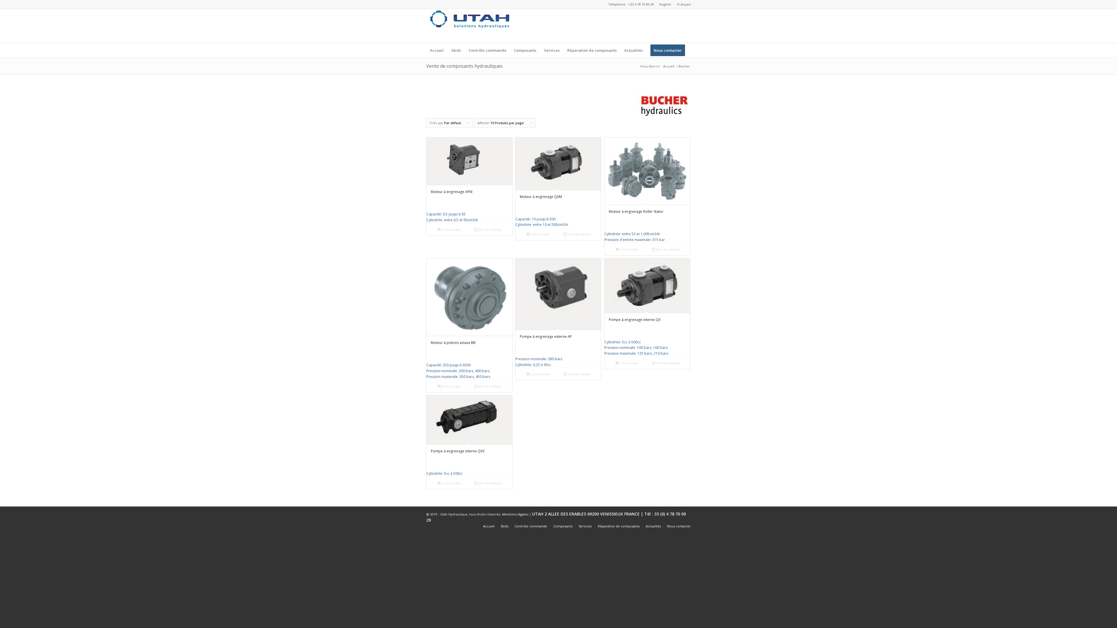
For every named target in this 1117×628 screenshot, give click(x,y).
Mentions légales (515, 514)
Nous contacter (679, 526)
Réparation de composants (619, 526)
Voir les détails (489, 229)
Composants (562, 526)
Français (684, 4)
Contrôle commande (531, 526)
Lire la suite (450, 229)
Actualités (653, 526)
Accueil (669, 66)
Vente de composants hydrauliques (464, 66)
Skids (504, 526)
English (665, 4)
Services (585, 526)
